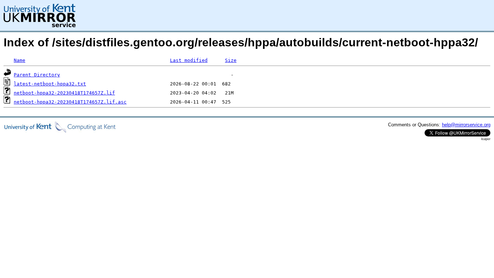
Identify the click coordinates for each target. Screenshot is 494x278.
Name (19, 60)
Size (231, 60)
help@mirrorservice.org (466, 124)
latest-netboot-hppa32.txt (50, 84)
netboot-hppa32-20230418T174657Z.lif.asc (70, 102)
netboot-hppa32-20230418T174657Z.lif (64, 93)
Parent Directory (37, 74)
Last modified (189, 60)
